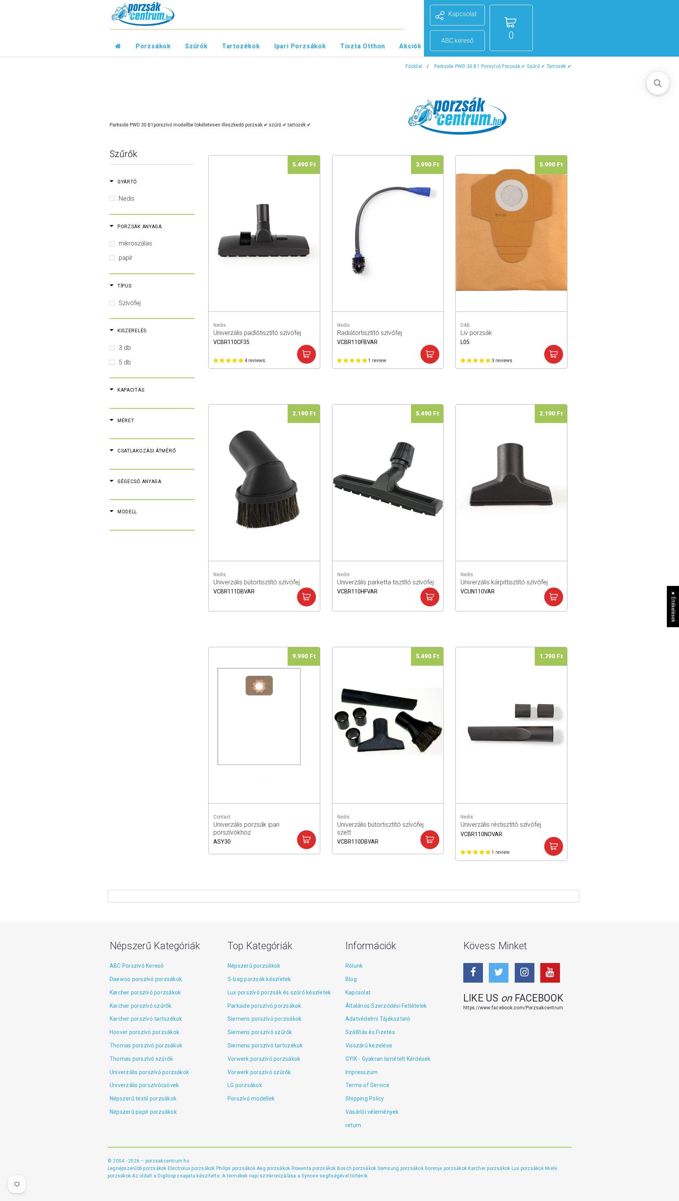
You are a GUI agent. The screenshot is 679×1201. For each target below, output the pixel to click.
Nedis (126, 198)
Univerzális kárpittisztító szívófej (504, 586)
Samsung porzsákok (401, 1168)
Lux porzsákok (528, 1168)
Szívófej (130, 303)
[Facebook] (473, 973)
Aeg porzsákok (274, 1168)
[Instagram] (524, 973)
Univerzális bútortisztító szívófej (256, 586)
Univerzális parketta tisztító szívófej (385, 586)
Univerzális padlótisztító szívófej (257, 336)
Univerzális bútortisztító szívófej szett (380, 828)
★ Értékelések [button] (673, 606)
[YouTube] (550, 973)
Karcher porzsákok (489, 1168)
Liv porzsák (476, 336)
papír (125, 258)
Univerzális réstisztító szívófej (501, 828)
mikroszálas (135, 243)
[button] (657, 83)
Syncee (309, 1176)
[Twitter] (498, 973)
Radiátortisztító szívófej (369, 336)
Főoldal (414, 66)
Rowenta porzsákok (314, 1168)
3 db (125, 348)
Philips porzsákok (236, 1168)
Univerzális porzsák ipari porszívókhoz (246, 828)
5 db (125, 362)
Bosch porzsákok (357, 1168)
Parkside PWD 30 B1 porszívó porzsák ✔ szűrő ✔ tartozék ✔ (502, 66)
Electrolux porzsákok (191, 1168)
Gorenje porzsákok (446, 1168)
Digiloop (167, 1176)
